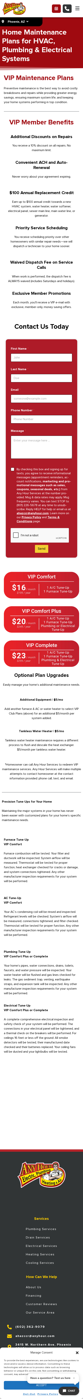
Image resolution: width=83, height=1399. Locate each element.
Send (41, 548)
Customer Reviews (41, 1304)
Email (15, 389)
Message (18, 430)
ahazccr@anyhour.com (33, 513)
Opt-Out (29, 1394)
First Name (20, 348)
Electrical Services (41, 1246)
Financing (34, 1295)
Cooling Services (40, 1262)
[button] (77, 1353)
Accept (41, 1385)
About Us (34, 1287)
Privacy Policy (47, 1394)
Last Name (19, 369)
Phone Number (22, 410)
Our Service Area (40, 1312)
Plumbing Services (41, 1229)
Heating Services (40, 1254)
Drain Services (38, 1237)
